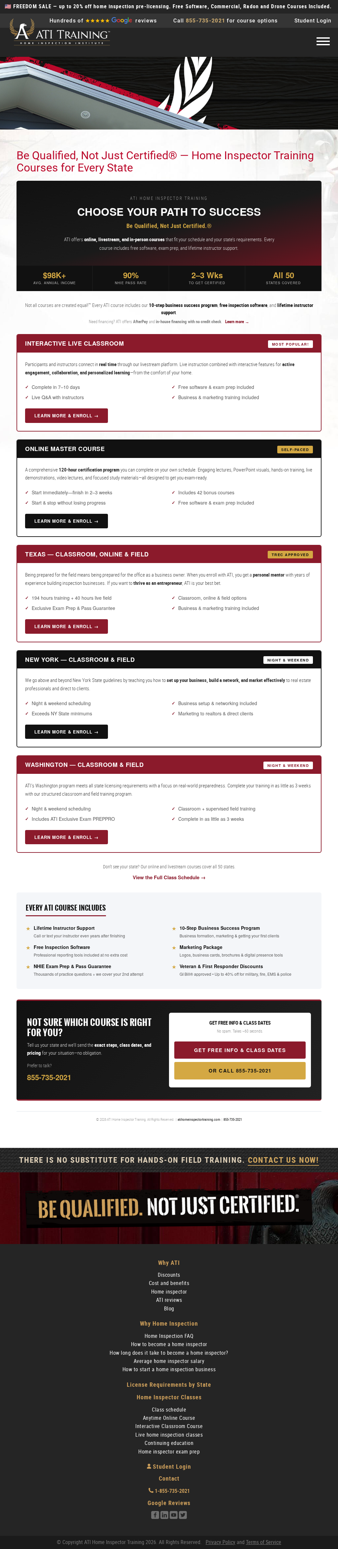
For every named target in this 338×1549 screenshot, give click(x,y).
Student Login (312, 21)
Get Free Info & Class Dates (240, 1050)
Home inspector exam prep (169, 1452)
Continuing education (169, 1443)
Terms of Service (263, 1542)
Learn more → (237, 321)
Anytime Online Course (169, 1418)
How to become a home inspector (169, 1344)
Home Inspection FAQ (169, 1336)
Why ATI (169, 1262)
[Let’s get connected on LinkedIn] (164, 1517)
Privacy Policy (220, 1542)
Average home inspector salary (169, 1361)
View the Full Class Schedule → (169, 877)
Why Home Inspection (169, 1323)
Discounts (169, 1275)
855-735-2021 (205, 21)
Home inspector (169, 1292)
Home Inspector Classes (169, 1397)
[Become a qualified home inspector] (59, 33)
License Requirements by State (169, 1384)
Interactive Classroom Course (169, 1426)
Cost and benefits (169, 1283)
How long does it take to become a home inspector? (169, 1353)
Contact (169, 1478)
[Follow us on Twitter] (183, 1517)
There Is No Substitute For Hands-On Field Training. (169, 1160)
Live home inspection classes (169, 1435)
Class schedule (169, 1410)
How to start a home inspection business (169, 1369)
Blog (169, 1308)
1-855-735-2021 (171, 1491)
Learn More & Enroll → (66, 415)
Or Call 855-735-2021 (240, 1070)
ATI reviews (169, 1300)
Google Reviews (169, 1502)
